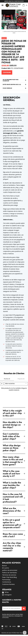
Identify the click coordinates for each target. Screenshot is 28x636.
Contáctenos (6, 582)
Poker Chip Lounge (21, 633)
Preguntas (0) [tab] (21, 378)
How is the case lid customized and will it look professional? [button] (13, 498)
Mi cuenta (5, 568)
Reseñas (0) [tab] (7, 378)
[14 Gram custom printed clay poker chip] (15, 31)
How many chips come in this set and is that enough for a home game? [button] (13, 460)
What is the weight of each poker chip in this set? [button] (12, 413)
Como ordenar (7, 88)
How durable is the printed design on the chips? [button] (12, 425)
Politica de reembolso (9, 573)
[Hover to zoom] (14, 19)
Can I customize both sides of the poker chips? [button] (11, 436)
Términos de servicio (9, 575)
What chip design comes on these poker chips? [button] (12, 448)
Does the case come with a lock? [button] (13, 535)
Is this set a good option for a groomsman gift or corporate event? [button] (12, 523)
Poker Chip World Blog (9, 577)
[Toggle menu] (2, 5)
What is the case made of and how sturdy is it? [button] (11, 473)
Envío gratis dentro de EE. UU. (12, 84)
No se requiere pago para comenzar (10, 80)
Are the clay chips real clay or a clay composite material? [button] (12, 546)
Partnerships (6, 580)
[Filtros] (2, 383)
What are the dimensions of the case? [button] (12, 511)
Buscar (4, 566)
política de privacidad (9, 570)
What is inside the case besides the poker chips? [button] (12, 485)
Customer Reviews (8, 584)
